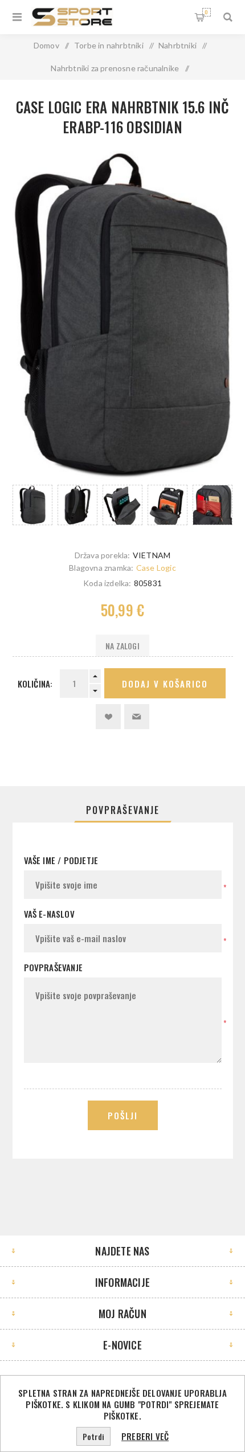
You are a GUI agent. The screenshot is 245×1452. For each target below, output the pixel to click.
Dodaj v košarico (165, 683)
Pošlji (123, 1115)
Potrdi (93, 1436)
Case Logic (156, 567)
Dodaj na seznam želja (108, 716)
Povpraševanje (123, 810)
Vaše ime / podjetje (61, 860)
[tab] (123, 810)
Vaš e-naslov (49, 913)
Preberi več (145, 1436)
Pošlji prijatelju (136, 716)
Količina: (35, 683)
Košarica (206, 12)
